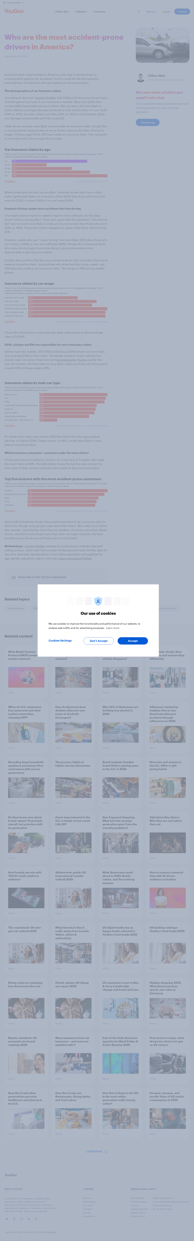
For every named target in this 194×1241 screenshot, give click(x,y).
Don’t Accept (99, 641)
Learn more (112, 627)
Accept (133, 641)
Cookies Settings (60, 640)
